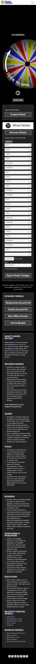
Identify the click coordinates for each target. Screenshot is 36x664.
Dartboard (10, 625)
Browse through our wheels (17, 351)
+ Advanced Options (11, 269)
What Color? (10, 617)
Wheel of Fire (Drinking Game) (16, 641)
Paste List (9, 141)
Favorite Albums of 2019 (14, 619)
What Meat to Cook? (13, 637)
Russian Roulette (12, 639)
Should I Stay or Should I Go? (16, 633)
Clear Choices (18, 258)
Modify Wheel (18, 100)
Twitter (31, 285)
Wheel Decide (18, 658)
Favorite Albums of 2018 (14, 621)
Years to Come (11, 623)
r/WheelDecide (19, 285)
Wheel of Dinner (12, 635)
